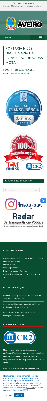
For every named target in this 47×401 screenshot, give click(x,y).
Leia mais (31, 387)
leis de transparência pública (27, 359)
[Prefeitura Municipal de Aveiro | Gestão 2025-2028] (23, 23)
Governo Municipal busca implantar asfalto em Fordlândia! (24, 6)
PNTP (14, 369)
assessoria (31, 353)
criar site (19, 350)
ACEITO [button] (19, 395)
